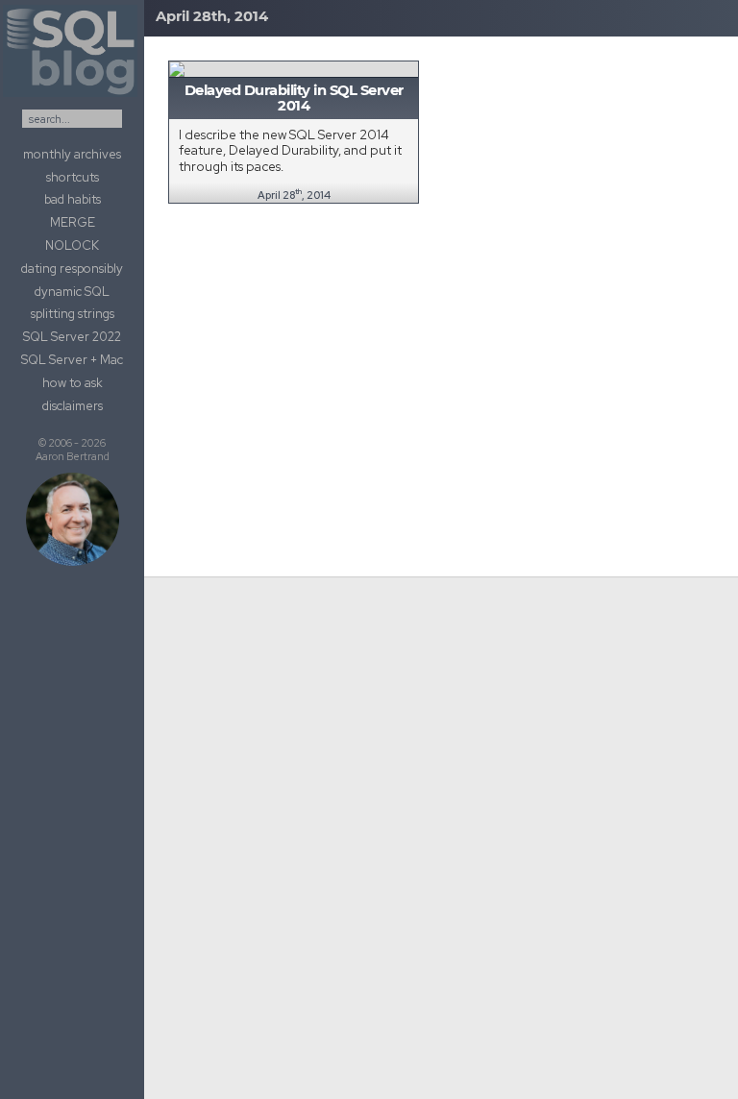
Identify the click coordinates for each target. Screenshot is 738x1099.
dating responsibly (72, 268)
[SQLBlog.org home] (72, 97)
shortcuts (72, 177)
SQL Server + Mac (72, 360)
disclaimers (72, 406)
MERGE (72, 222)
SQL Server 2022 (72, 337)
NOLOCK (72, 245)
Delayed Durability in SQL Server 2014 (294, 98)
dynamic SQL (72, 291)
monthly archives (72, 154)
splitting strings (72, 313)
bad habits (72, 199)
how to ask (72, 383)
